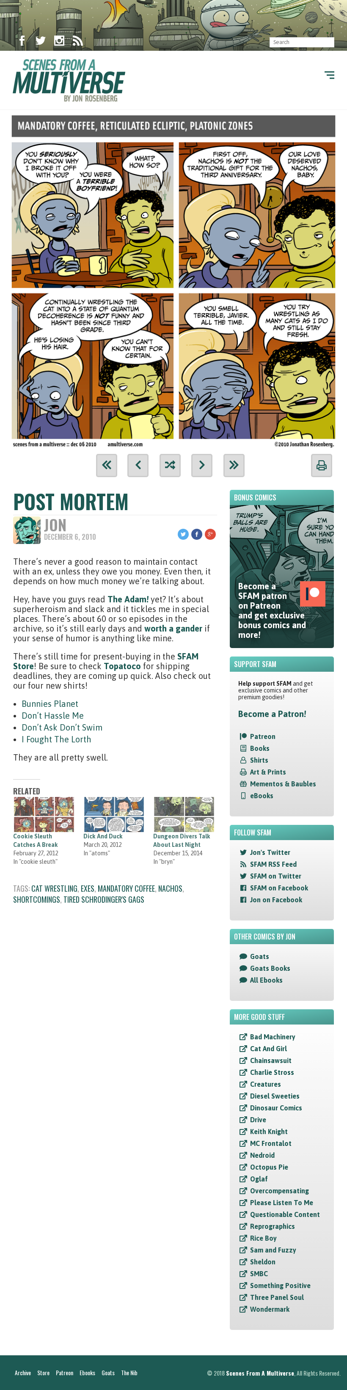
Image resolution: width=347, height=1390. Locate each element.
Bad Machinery (272, 1037)
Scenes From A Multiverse (260, 1372)
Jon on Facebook (276, 900)
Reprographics (272, 1226)
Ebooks (87, 1372)
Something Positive (280, 1285)
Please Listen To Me (281, 1202)
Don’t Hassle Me (53, 715)
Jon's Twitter (270, 852)
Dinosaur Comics (276, 1108)
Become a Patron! (272, 714)
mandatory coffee (126, 888)
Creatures (265, 1084)
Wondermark (269, 1309)
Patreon (262, 736)
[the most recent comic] (234, 465)
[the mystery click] (170, 465)
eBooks (261, 795)
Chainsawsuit (271, 1060)
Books (260, 748)
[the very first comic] (106, 465)
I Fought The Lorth (56, 739)
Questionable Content (285, 1214)
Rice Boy (263, 1238)
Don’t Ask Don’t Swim (62, 727)
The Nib (129, 1372)
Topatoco (123, 666)
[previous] (138, 465)
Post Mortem (71, 501)
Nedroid (262, 1155)
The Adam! (128, 599)
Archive (23, 1372)
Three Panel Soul (277, 1297)
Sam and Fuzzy (273, 1250)
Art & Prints (268, 772)
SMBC (259, 1273)
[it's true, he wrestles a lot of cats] (173, 279)
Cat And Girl (268, 1048)
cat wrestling (54, 888)
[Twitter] (40, 42)
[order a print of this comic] (321, 465)
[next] (201, 465)
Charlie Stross (272, 1072)
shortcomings (36, 899)
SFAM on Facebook (279, 888)
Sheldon (262, 1262)
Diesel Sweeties (275, 1096)
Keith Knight (269, 1131)
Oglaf (259, 1179)
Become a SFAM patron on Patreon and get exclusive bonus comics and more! (272, 610)
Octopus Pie (269, 1167)
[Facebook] (22, 42)
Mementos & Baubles (283, 784)
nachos (170, 888)
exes (87, 888)
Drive (258, 1120)
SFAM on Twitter (275, 876)
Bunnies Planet (50, 704)
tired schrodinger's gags (103, 899)
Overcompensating (279, 1191)
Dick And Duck (103, 836)
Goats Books (270, 968)
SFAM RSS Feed (273, 864)
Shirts (259, 760)
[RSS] (78, 42)
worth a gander (173, 628)
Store (43, 1372)
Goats (259, 956)
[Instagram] (59, 42)
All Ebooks (266, 980)
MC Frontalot (271, 1143)
